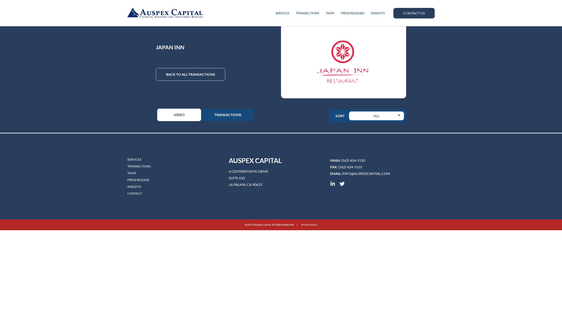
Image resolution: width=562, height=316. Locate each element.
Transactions (307, 13)
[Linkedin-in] (332, 183)
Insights (378, 13)
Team (330, 13)
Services (282, 13)
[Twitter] (342, 183)
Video (179, 115)
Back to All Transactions (190, 74)
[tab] (179, 115)
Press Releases (352, 13)
